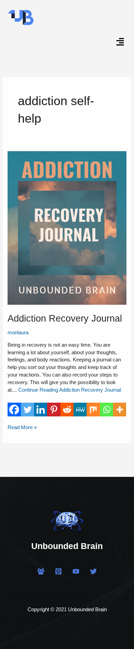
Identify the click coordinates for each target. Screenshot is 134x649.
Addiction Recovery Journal (65, 318)
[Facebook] (14, 409)
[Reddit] (67, 409)
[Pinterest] (53, 409)
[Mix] (93, 409)
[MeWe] (80, 409)
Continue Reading (69, 390)
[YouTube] (75, 571)
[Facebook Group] (40, 571)
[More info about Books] (119, 409)
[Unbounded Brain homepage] (67, 520)
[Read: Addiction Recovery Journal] (67, 227)
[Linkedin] (40, 409)
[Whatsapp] (106, 409)
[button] (120, 42)
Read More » (22, 427)
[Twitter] (27, 409)
